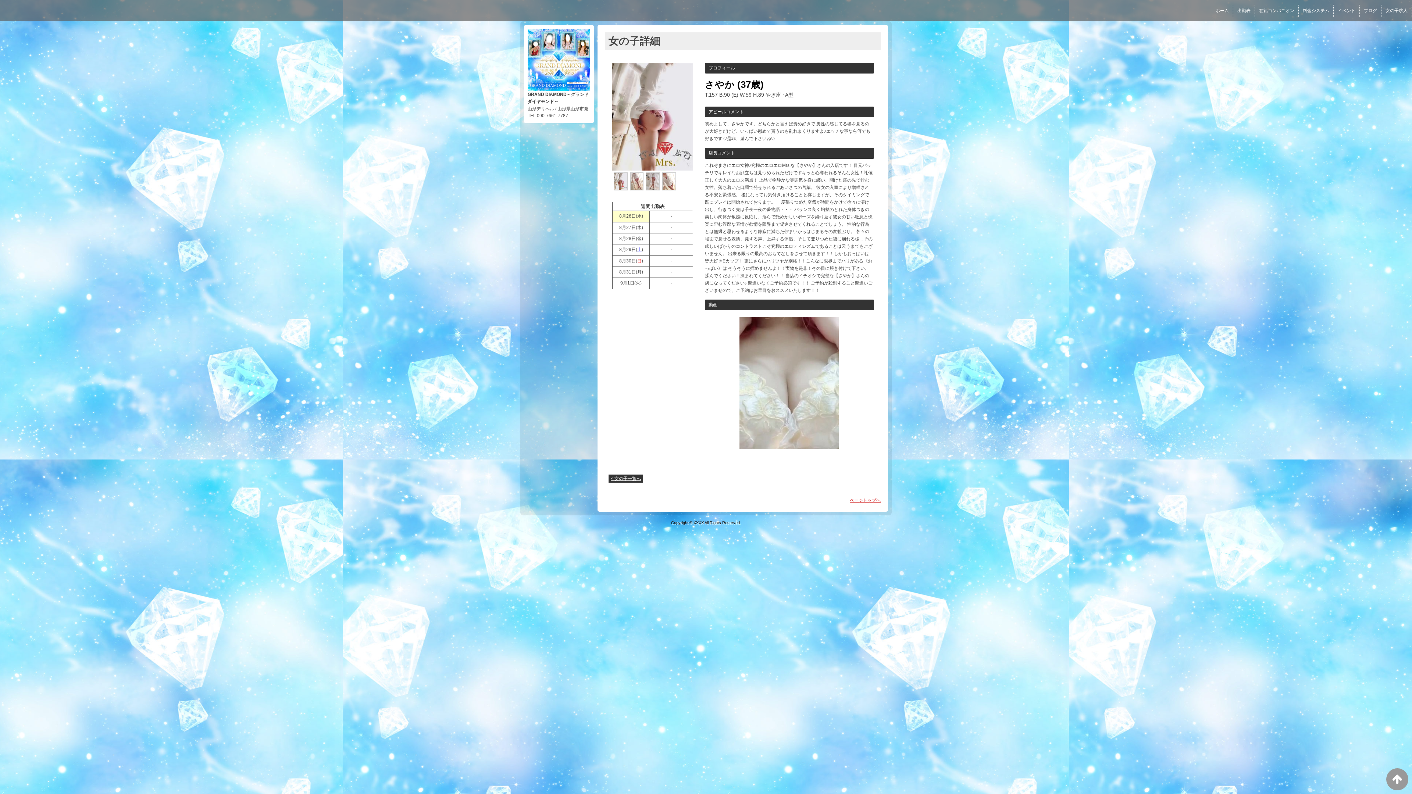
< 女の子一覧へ (626, 478)
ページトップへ (865, 500)
